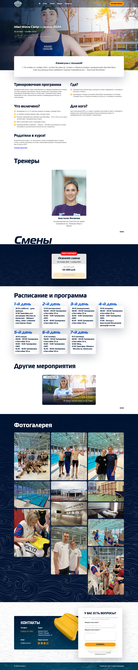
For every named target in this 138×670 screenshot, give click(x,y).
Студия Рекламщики (117, 666)
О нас (45, 3)
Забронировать (69, 275)
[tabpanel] (69, 199)
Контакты (68, 3)
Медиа (59, 3)
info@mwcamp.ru (26, 643)
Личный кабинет (117, 3)
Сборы (52, 3)
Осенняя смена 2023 (20, 148)
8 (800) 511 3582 (27, 631)
